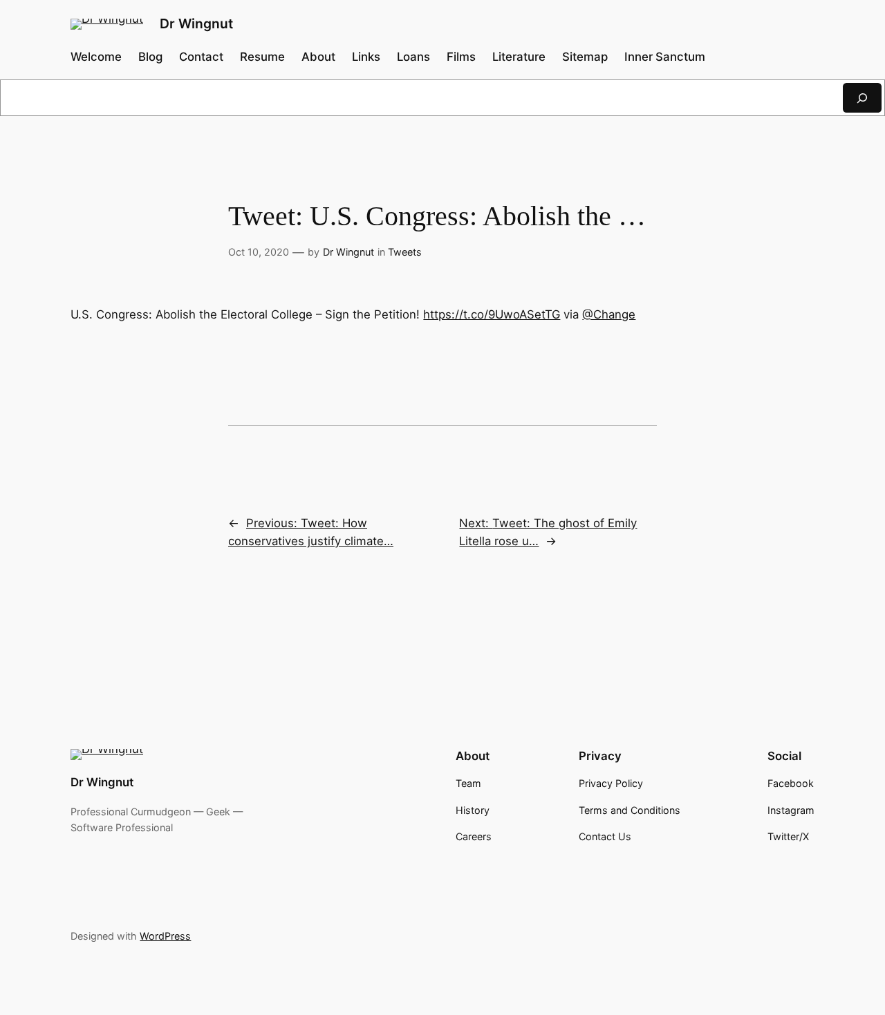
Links (366, 57)
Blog (150, 57)
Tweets (405, 252)
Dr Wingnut (196, 23)
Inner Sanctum (664, 57)
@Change (608, 314)
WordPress (165, 936)
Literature (519, 57)
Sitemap (585, 57)
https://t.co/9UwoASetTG (491, 314)
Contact (201, 57)
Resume (262, 57)
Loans (413, 57)
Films (461, 57)
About (318, 57)
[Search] (862, 98)
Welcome (96, 57)
